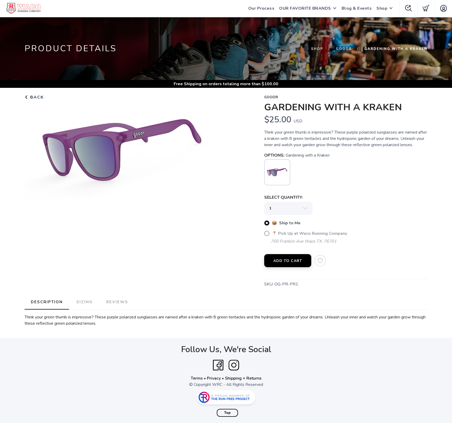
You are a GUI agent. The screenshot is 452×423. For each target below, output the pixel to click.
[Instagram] (234, 365)
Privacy (214, 378)
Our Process (261, 8)
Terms (197, 378)
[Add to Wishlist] (320, 260)
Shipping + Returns (243, 378)
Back (36, 97)
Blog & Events (357, 8)
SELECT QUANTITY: (283, 197)
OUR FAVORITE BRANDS (305, 8)
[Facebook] (218, 365)
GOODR (344, 49)
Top (227, 412)
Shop (381, 8)
